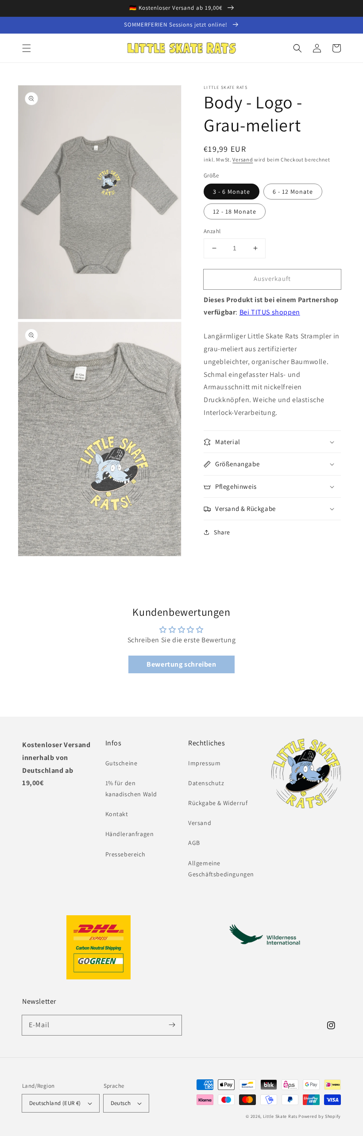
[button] (26, 48)
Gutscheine (121, 763)
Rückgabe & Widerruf (217, 803)
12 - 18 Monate (234, 211)
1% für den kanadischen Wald (131, 788)
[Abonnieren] (172, 1025)
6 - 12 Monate (293, 192)
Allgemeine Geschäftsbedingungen (221, 868)
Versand (242, 159)
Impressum (204, 763)
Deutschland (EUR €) (55, 1103)
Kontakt (116, 814)
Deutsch (121, 1103)
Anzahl (212, 231)
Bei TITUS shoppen (269, 312)
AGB (194, 843)
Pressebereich (125, 854)
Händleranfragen (129, 834)
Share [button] (222, 532)
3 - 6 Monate (231, 192)
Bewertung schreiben (181, 664)
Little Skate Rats (280, 1116)
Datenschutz (206, 783)
